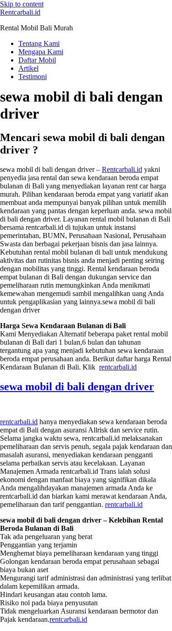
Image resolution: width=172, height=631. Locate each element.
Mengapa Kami (40, 52)
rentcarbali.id (118, 367)
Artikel (28, 68)
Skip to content (22, 4)
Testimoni (32, 76)
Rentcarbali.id (20, 12)
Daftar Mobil (37, 60)
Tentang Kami (39, 43)
